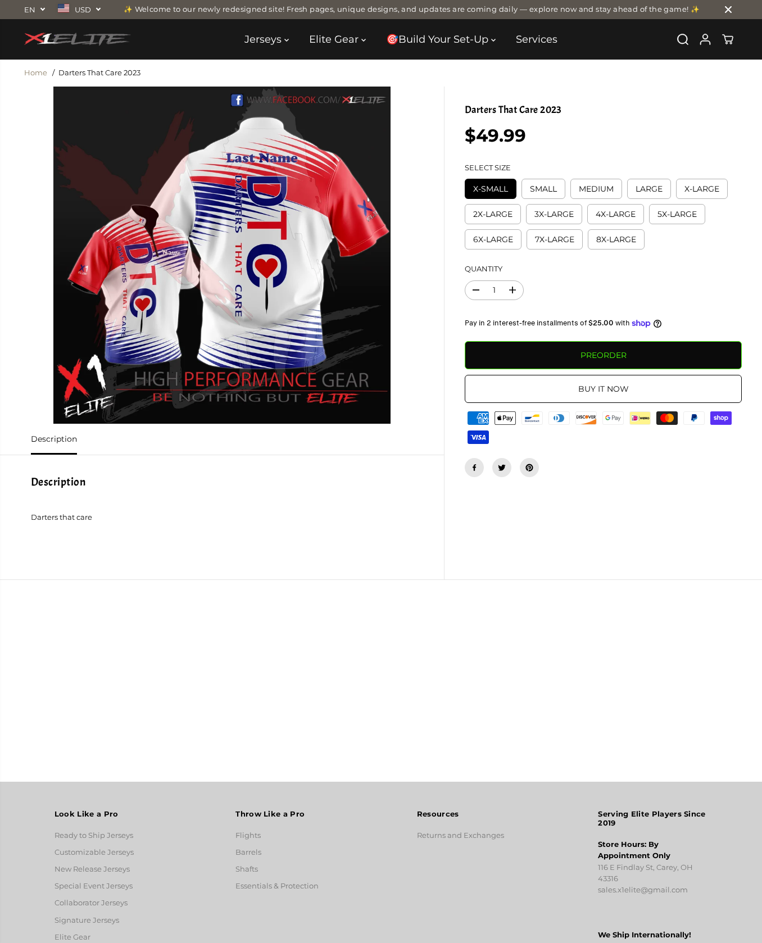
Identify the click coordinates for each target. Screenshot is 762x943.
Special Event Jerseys (94, 886)
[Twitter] (501, 467)
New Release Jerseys (92, 869)
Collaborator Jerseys (91, 903)
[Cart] (728, 39)
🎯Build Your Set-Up (438, 39)
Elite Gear (335, 39)
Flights (248, 835)
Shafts (246, 869)
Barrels (248, 852)
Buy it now (603, 389)
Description (54, 439)
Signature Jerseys (87, 920)
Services (536, 39)
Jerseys (264, 39)
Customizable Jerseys (94, 852)
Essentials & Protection (277, 886)
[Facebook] (474, 467)
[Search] (683, 39)
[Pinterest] (529, 467)
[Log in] (705, 39)
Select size (488, 168)
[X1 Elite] (77, 39)
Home (35, 73)
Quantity (483, 269)
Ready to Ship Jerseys (94, 835)
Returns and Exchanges (460, 835)
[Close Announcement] (728, 9)
